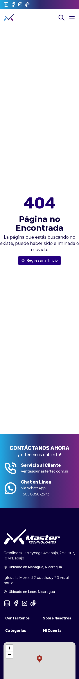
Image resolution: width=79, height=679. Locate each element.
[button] (39, 658)
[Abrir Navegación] (71, 17)
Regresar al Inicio (42, 260)
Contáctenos (17, 618)
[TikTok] (27, 4)
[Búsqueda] (61, 17)
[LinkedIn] (6, 4)
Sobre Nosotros (57, 618)
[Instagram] (20, 4)
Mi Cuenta (52, 630)
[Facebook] (13, 4)
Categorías (15, 630)
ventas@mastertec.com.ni (44, 471)
